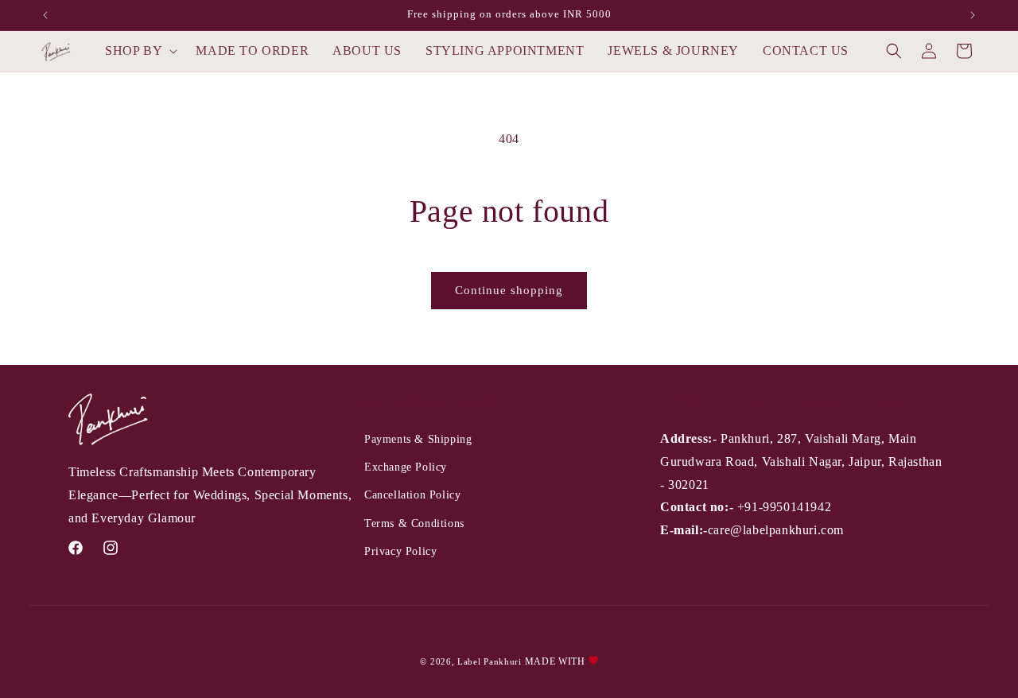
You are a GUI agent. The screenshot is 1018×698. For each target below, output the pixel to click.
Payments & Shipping (418, 439)
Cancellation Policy (412, 495)
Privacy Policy (400, 551)
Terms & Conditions (414, 523)
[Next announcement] (972, 15)
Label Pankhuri (489, 661)
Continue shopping (509, 290)
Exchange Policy (405, 467)
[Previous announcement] (45, 15)
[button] (138, 51)
